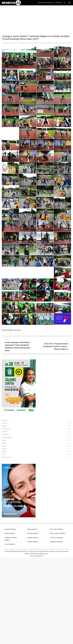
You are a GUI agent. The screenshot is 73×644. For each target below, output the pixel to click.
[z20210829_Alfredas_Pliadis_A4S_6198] (10, 296)
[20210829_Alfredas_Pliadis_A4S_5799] (27, 168)
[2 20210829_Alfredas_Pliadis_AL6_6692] (45, 86)
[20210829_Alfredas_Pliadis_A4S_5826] (62, 168)
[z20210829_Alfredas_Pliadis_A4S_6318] (62, 307)
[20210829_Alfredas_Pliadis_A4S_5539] (62, 121)
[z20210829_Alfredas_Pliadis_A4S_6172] (45, 284)
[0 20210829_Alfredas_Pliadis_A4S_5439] (45, 51)
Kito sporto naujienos (56, 537)
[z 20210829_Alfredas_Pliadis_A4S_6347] (62, 272)
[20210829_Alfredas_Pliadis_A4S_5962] (10, 203)
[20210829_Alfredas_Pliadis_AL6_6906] (27, 226)
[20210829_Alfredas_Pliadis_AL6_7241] (27, 261)
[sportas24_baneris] (19, 517)
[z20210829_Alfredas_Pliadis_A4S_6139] (10, 284)
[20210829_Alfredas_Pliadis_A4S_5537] (45, 121)
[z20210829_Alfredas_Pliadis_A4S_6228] (45, 296)
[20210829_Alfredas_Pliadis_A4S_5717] (10, 156)
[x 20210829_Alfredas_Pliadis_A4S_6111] (62, 261)
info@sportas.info (43, 553)
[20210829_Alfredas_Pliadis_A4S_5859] (45, 179)
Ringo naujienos (32, 529)
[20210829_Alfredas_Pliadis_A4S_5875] (10, 191)
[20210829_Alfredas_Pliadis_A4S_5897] (27, 191)
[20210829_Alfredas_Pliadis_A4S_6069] (27, 214)
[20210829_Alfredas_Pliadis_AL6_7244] (45, 261)
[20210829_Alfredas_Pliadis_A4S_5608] (45, 133)
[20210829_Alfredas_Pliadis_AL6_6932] (45, 226)
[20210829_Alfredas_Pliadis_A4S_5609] (62, 133)
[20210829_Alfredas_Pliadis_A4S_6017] (62, 203)
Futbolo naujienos (9, 533)
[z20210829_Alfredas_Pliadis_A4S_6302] (19, 57)
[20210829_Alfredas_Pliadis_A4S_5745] (27, 156)
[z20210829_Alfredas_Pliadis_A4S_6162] (27, 284)
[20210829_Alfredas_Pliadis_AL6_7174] (10, 249)
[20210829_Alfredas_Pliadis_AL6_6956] (62, 226)
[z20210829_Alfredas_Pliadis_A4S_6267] (10, 307)
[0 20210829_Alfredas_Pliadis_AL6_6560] (62, 63)
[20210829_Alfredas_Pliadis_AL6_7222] (62, 249)
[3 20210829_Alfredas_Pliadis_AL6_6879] (10, 121)
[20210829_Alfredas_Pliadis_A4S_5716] (62, 144)
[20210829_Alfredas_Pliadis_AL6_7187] (27, 249)
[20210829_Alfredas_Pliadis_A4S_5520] (27, 121)
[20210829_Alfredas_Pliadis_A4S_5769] (45, 156)
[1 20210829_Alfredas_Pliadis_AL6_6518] (62, 75)
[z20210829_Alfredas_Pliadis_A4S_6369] (10, 319)
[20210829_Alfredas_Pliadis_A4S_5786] (10, 168)
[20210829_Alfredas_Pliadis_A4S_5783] (62, 156)
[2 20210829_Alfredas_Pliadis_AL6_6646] (27, 86)
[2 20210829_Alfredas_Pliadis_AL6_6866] (62, 98)
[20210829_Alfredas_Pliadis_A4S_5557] (27, 133)
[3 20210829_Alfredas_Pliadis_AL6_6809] (62, 110)
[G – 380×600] (19, 412)
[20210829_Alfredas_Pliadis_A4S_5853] (27, 179)
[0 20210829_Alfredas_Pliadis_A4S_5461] (62, 51)
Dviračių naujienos (32, 533)
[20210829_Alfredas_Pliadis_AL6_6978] (10, 238)
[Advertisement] (36, 18)
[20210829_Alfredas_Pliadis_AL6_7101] (62, 238)
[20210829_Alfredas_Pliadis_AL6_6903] (10, 226)
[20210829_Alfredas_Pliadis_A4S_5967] (27, 203)
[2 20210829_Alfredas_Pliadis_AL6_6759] (27, 98)
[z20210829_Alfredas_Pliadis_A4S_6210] (27, 296)
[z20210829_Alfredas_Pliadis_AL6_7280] (27, 319)
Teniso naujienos (9, 544)
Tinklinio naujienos (32, 542)
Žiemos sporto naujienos (57, 533)
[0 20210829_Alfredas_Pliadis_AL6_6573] (27, 75)
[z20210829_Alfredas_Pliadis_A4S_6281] (45, 307)
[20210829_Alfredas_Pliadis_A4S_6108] (62, 214)
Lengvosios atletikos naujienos (10, 539)
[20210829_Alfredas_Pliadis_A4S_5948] (62, 191)
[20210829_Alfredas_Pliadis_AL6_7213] (45, 249)
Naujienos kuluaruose (56, 542)
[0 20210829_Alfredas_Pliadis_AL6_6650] (45, 75)
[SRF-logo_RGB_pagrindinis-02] (62, 319)
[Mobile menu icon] (69, 2)
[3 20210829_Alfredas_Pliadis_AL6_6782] (45, 110)
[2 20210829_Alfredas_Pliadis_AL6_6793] (45, 98)
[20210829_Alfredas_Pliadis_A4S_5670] (45, 144)
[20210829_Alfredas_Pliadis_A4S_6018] (10, 214)
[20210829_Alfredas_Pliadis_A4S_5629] (10, 144)
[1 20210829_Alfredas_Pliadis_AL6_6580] (10, 86)
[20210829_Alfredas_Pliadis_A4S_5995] (45, 203)
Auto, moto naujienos (56, 529)
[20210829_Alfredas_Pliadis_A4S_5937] (45, 191)
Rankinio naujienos (32, 537)
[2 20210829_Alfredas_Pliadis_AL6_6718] (62, 86)
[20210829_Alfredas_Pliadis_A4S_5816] (45, 168)
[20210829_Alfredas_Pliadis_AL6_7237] (10, 261)
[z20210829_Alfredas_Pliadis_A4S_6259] (62, 296)
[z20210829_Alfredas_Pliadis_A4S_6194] (62, 284)
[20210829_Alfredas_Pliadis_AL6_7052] (45, 238)
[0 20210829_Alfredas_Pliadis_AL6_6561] (10, 75)
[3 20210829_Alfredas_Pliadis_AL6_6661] (10, 110)
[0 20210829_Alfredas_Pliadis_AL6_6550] (45, 63)
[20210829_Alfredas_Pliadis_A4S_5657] (27, 144)
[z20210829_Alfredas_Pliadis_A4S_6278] (27, 307)
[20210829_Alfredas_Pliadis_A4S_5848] (10, 179)
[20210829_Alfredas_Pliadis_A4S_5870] (62, 179)
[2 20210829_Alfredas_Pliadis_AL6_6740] (10, 98)
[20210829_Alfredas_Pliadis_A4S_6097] (45, 214)
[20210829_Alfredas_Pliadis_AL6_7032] (27, 238)
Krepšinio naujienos (10, 529)
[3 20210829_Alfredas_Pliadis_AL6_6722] (27, 110)
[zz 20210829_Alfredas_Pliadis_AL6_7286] (45, 319)
